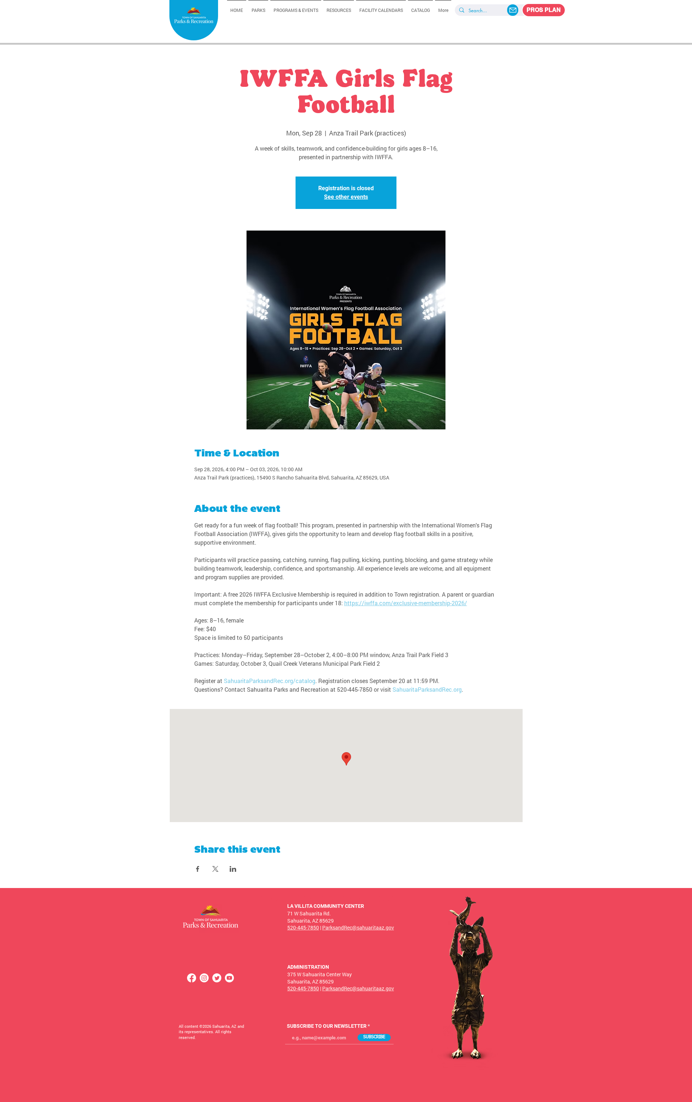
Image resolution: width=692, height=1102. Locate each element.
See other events (346, 196)
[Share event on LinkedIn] (233, 869)
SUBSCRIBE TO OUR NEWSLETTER (327, 1026)
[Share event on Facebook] (197, 869)
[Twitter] (216, 977)
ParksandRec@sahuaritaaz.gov (358, 927)
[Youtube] (229, 977)
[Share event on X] (215, 869)
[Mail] (512, 10)
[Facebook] (191, 977)
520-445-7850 (303, 927)
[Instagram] (204, 977)
